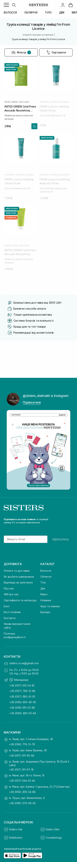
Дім (42, 588)
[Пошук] (13, 4)
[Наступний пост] (65, 450)
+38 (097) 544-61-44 (22, 780)
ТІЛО (48, 12)
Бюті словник (12, 612)
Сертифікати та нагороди (20, 600)
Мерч (43, 594)
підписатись (60, 539)
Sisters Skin (52, 829)
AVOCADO (25, 102)
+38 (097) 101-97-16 (21, 769)
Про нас (9, 588)
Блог (7, 606)
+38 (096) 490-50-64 (22, 713)
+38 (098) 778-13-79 (22, 744)
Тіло (43, 582)
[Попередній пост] (12, 450)
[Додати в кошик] (34, 126)
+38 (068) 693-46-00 (22, 702)
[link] (70, 4)
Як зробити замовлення (19, 576)
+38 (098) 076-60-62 (22, 803)
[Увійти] (62, 4)
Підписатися (32, 402)
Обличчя (45, 576)
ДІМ (61, 12)
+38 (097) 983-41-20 (22, 696)
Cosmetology (54, 837)
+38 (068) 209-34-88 (22, 791)
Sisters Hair (15, 829)
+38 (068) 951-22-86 (22, 707)
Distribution (15, 837)
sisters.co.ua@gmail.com (24, 663)
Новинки (45, 600)
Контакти (10, 618)
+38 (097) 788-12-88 (22, 690)
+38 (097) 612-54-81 (21, 685)
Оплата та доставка (17, 570)
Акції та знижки (50, 606)
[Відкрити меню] (6, 4)
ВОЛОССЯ (10, 12)
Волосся (45, 570)
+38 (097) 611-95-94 (21, 755)
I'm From (44, 102)
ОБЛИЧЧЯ (30, 12)
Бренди (45, 612)
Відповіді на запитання (18, 582)
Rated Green (11, 102)
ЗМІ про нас (11, 594)
